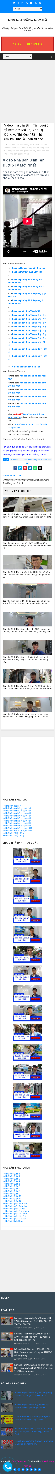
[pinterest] (40, 3)
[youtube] (35, 3)
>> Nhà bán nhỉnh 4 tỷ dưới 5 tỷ (17, 816)
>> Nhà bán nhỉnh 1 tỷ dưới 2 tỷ (17, 808)
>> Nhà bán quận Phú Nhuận (16, 1211)
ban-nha (11, 144)
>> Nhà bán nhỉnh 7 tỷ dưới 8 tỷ (17, 823)
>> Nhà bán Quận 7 (11, 1188)
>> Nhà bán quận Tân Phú (14, 1216)
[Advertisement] (27, 95)
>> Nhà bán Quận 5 (11, 1184)
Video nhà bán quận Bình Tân (26, 367)
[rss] (26, 3)
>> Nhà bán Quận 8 (11, 1191)
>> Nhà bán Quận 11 (12, 1198)
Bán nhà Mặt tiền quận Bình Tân (27, 272)
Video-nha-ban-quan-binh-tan (17, 154)
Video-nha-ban (43, 151)
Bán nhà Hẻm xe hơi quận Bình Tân (28, 268)
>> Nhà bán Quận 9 (11, 1194)
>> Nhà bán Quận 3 (11, 1179)
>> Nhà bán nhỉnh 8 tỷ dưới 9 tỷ (17, 825)
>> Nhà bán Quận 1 (11, 1174)
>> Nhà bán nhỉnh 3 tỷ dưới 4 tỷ (17, 813)
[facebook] (18, 3)
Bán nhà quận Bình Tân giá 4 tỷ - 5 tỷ (29, 323)
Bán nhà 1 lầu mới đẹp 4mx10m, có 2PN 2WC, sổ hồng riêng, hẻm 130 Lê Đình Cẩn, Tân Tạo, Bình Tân (33, 1321)
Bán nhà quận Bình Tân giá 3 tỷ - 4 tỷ (29, 319)
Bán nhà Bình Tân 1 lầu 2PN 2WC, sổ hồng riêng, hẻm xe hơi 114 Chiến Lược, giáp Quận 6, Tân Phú (26, 715)
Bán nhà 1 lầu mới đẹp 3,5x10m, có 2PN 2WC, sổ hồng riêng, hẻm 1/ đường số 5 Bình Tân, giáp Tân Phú (32, 1337)
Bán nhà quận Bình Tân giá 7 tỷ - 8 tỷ (29, 334)
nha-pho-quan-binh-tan (25, 151)
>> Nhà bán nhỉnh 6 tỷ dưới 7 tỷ (17, 821)
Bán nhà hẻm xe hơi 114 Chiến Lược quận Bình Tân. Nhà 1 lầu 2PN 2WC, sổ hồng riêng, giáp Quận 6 (27, 602)
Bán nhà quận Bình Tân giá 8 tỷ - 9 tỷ (29, 338)
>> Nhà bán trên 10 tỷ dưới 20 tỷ (17, 830)
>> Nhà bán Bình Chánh (13, 1221)
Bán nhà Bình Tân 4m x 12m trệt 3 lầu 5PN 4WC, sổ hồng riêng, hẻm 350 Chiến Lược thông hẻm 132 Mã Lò (27, 516)
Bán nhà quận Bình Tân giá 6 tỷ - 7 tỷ (29, 330)
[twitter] (14, 3)
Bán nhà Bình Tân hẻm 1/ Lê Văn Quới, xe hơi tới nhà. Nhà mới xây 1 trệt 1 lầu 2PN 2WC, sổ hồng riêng (26, 659)
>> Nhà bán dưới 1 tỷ (12, 806)
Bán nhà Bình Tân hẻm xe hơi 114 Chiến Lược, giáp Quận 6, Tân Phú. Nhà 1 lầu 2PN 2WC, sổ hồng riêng (27, 630)
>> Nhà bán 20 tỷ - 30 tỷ (13, 833)
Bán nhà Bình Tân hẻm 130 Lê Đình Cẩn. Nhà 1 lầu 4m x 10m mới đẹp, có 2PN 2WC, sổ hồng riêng (33, 1352)
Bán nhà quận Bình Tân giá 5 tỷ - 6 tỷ (29, 326)
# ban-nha (15, 459)
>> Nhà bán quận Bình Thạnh (16, 1206)
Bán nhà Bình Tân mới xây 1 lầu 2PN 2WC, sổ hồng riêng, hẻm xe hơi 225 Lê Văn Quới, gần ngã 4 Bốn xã (26, 574)
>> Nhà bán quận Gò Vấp (14, 1208)
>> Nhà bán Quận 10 (12, 1196)
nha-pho (11, 151)
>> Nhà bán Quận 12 (12, 1201)
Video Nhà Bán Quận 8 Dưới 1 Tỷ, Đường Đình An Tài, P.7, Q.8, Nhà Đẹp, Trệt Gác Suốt (33, 1431)
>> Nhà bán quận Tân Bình (15, 1213)
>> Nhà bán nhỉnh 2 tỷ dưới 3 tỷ (17, 811)
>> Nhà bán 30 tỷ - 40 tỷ (13, 835)
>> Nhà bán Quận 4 (11, 1181)
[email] (31, 3)
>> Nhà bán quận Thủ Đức (14, 1218)
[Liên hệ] (7, 1466)
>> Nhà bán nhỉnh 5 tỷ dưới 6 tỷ (17, 818)
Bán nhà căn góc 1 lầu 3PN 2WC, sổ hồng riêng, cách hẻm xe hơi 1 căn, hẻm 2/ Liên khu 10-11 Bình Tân (27, 545)
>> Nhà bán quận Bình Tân (15, 1203)
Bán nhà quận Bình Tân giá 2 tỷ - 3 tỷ (29, 315)
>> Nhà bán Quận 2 (11, 1176)
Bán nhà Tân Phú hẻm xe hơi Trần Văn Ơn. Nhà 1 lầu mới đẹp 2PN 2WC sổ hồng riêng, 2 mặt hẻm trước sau (33, 1368)
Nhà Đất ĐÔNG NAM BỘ (27, 20)
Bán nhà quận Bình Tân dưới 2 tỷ (27, 311)
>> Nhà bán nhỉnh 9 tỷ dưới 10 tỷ (17, 828)
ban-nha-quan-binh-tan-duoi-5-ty (18, 148)
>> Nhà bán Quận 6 (11, 1186)
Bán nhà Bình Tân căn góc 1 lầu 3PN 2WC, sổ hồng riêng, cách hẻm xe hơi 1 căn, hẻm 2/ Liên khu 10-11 (27, 687)
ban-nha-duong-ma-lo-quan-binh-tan (31, 144)
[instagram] (22, 3)
